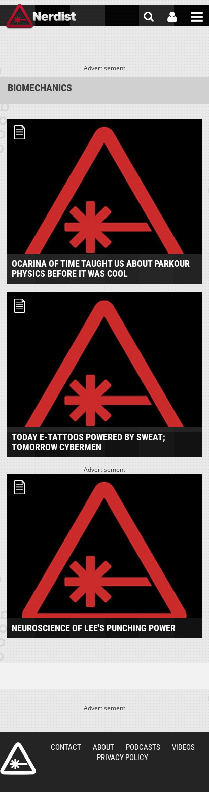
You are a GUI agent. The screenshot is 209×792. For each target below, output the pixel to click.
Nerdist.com (18, 758)
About (103, 747)
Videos (183, 747)
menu (197, 17)
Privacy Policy (122, 757)
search (149, 17)
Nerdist (41, 17)
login (172, 17)
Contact (66, 747)
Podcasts (143, 747)
